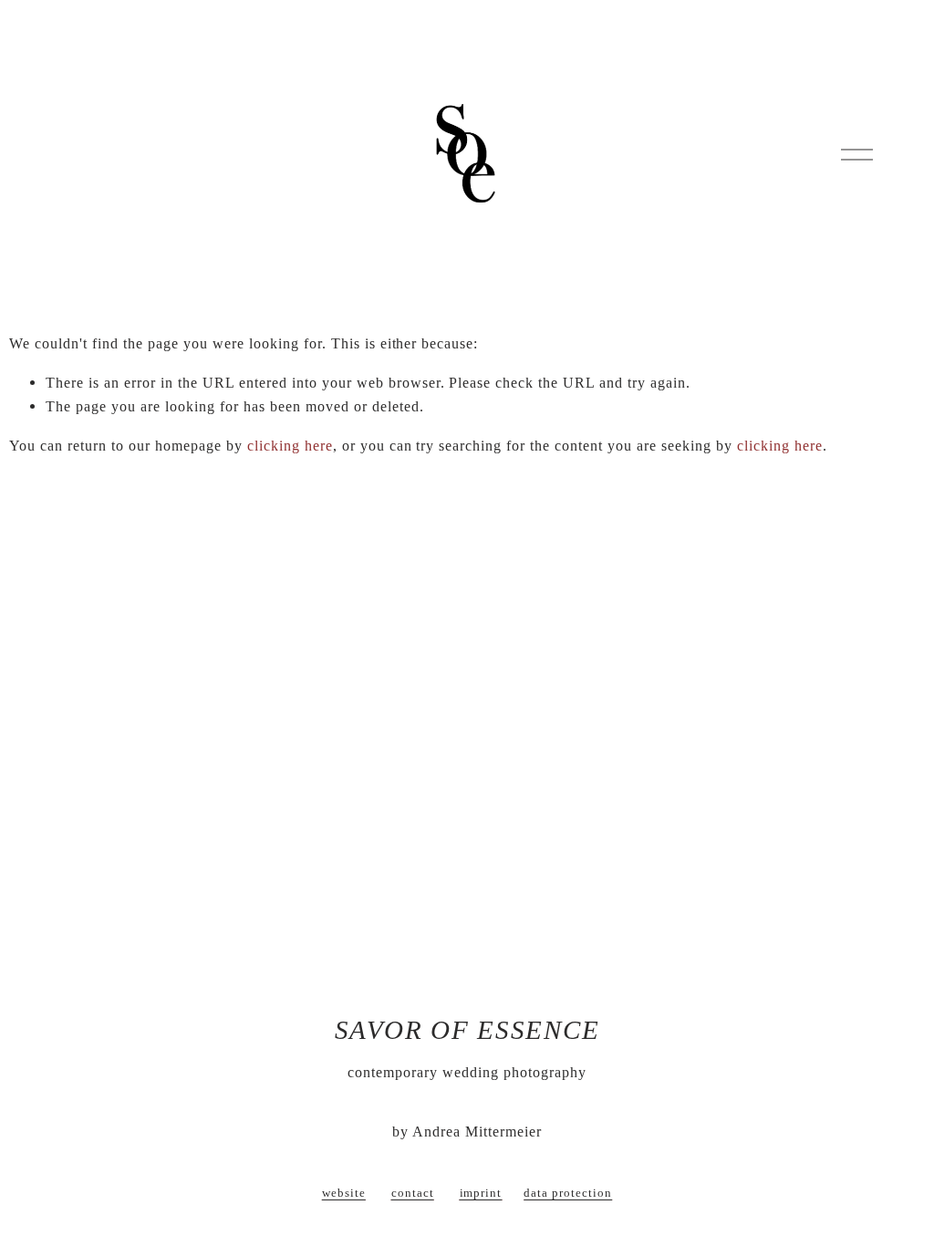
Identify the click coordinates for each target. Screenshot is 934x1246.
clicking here (290, 445)
